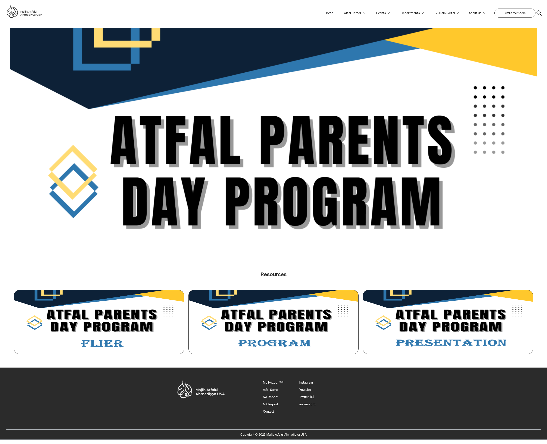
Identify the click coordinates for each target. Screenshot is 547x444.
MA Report (270, 404)
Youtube (305, 389)
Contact (268, 411)
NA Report (270, 397)
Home (329, 13)
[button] (353, 13)
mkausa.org (307, 404)
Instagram (306, 382)
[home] (24, 13)
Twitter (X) (306, 397)
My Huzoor (273, 382)
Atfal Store (270, 389)
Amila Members (515, 13)
